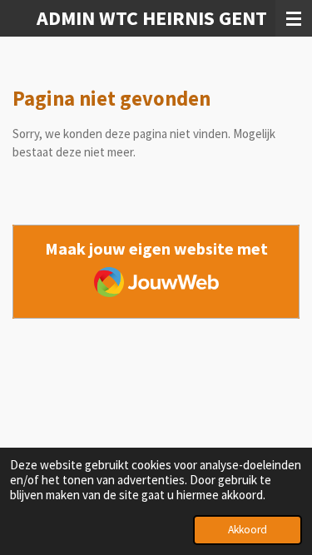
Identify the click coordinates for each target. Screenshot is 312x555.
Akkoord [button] (247, 530)
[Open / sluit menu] (293, 18)
